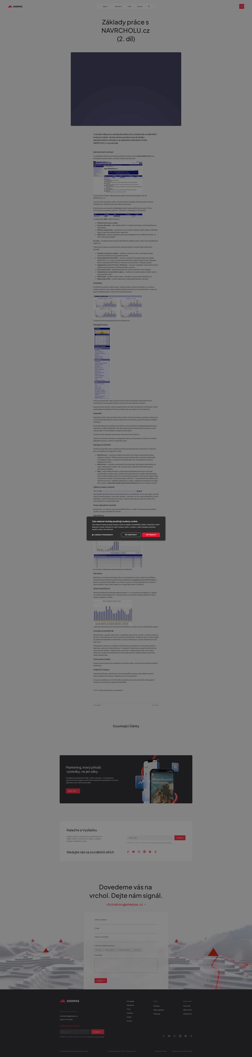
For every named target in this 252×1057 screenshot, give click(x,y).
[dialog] (126, 528)
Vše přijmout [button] (151, 535)
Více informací (108, 529)
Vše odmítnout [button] (131, 535)
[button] (102, 535)
